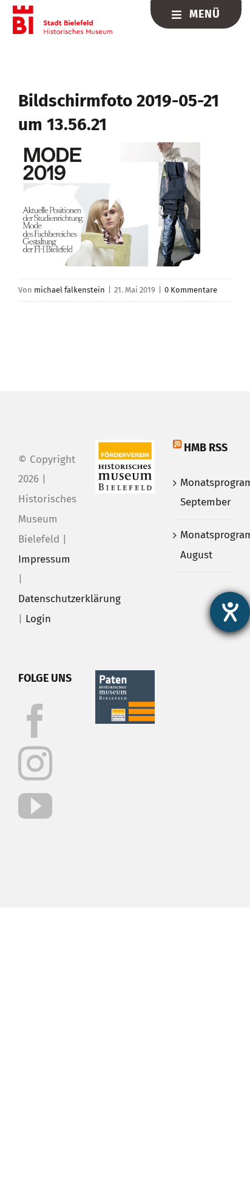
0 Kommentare (190, 289)
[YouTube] (35, 806)
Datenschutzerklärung (69, 598)
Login (38, 618)
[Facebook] (35, 721)
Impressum (44, 559)
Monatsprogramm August (203, 545)
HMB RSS (206, 447)
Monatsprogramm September (203, 492)
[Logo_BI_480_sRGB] (62, 10)
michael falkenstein (69, 289)
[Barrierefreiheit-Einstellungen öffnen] (230, 612)
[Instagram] (35, 763)
